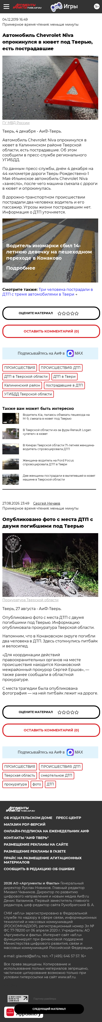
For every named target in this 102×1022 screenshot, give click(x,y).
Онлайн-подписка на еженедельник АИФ (46, 831)
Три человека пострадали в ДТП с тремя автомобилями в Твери (47, 292)
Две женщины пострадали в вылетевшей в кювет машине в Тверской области (59, 477)
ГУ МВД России (16, 123)
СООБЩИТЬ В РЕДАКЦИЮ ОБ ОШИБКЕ (39, 869)
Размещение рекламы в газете (35, 851)
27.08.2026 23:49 (15, 503)
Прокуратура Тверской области (30, 600)
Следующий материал (49, 1009)
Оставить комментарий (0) (51, 331)
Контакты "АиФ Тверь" (26, 838)
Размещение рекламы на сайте (36, 844)
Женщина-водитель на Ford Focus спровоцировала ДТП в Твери (48, 462)
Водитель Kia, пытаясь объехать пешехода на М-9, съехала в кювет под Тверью (56, 416)
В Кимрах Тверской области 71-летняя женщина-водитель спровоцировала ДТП (59, 447)
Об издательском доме (28, 818)
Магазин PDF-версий (25, 824)
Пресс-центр (68, 818)
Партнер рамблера (44, 998)
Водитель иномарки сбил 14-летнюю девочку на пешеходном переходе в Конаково (49, 252)
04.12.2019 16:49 (15, 19)
